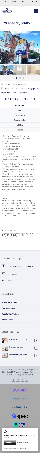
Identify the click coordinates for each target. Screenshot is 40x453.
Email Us (9, 280)
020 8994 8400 (13, 1)
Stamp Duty (5, 93)
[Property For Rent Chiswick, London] (5, 348)
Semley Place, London (18, 354)
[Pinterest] (11, 235)
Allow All (9, 442)
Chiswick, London (16, 347)
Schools (20, 130)
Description (20, 105)
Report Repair (7, 319)
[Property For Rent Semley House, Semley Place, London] (5, 355)
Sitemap (25, 372)
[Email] (22, 235)
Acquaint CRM (27, 374)
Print (14, 93)
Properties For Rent (10, 302)
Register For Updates (10, 314)
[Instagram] (21, 4)
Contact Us (23, 93)
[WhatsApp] (15, 235)
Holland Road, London (18, 339)
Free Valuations (8, 308)
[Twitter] (7, 235)
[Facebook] (32, 1)
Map (20, 110)
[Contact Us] (28, 1)
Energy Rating (20, 120)
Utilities (20, 125)
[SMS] (18, 235)
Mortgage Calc (33, 88)
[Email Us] (23, 1)
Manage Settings (22, 442)
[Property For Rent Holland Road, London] (5, 340)
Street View (20, 115)
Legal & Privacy (13, 372)
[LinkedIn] (37, 1)
